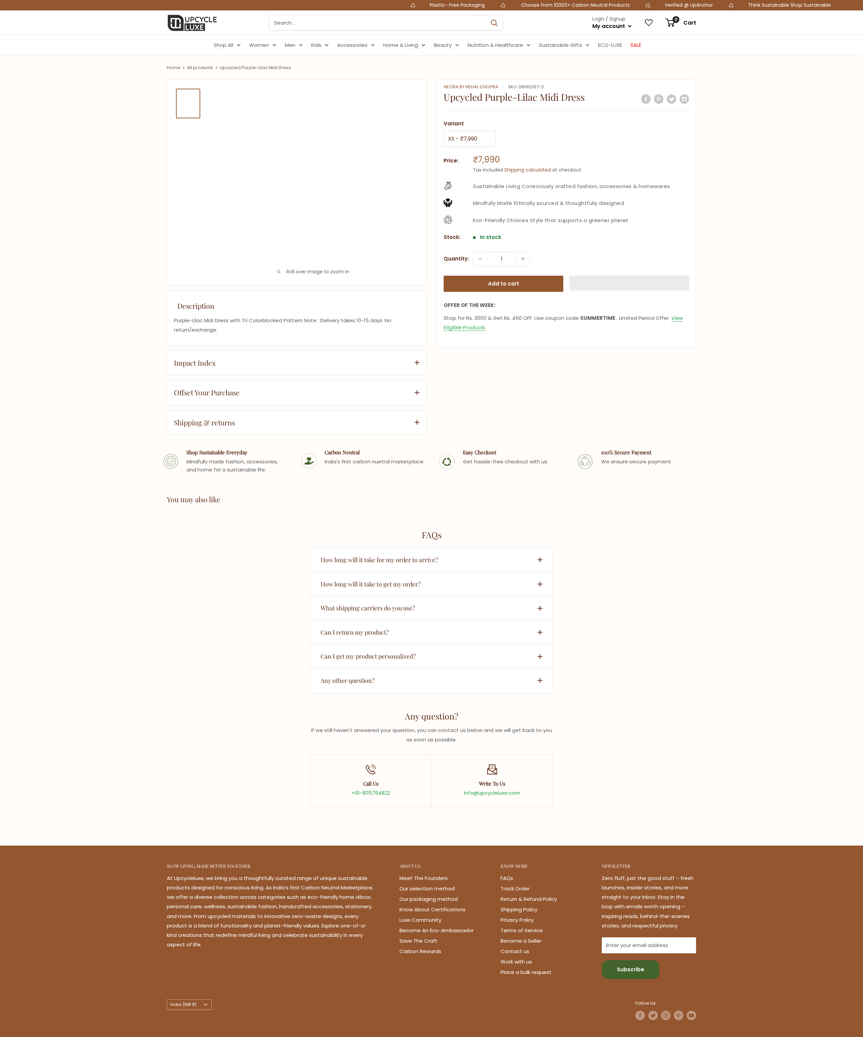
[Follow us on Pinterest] (678, 1015)
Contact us (515, 951)
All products (200, 67)
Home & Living (400, 45)
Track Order (515, 888)
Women (259, 45)
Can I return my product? (355, 632)
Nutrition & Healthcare (495, 45)
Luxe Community (420, 919)
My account (609, 26)
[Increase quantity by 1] (523, 259)
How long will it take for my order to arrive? (379, 560)
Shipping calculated (527, 169)
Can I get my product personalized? (368, 656)
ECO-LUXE (610, 45)
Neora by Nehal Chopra (471, 87)
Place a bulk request (526, 972)
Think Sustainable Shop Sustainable (710, 5)
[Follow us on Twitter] (653, 1015)
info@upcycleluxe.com (492, 792)
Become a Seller (521, 940)
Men (290, 45)
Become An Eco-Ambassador (436, 930)
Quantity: (456, 258)
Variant (454, 123)
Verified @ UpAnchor (610, 5)
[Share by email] (684, 99)
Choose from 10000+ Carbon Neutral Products (496, 5)
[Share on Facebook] (646, 99)
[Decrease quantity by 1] (480, 259)
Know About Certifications (432, 909)
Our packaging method (428, 899)
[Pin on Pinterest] (658, 99)
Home (173, 67)
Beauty (443, 45)
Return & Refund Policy (529, 899)
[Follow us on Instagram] (666, 1015)
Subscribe (630, 969)
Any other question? (348, 680)
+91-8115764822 (371, 792)
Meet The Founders (423, 878)
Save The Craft (418, 940)
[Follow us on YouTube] (691, 1015)
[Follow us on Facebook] (640, 1015)
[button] (629, 283)
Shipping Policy (519, 909)
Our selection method (427, 888)
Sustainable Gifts (560, 45)
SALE (635, 45)
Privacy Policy (517, 919)
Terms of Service (522, 930)
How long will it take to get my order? (371, 584)
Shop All (223, 45)
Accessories (352, 45)
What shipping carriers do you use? (368, 608)
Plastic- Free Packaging (379, 5)
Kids (316, 45)
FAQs (507, 878)
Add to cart (503, 283)
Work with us (516, 961)
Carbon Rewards (420, 951)
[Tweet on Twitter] (671, 99)
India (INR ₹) (184, 1004)
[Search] (494, 23)
